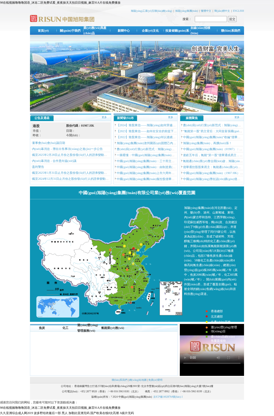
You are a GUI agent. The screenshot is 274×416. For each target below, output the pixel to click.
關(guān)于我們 (70, 30)
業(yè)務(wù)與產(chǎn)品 (94, 30)
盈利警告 (38, 166)
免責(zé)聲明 (155, 379)
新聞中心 (124, 30)
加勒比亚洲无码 (78, 413)
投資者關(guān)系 (177, 30)
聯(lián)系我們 (230, 30)
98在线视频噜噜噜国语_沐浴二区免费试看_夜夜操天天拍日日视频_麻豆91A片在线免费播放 (60, 2)
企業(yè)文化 (150, 30)
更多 (104, 117)
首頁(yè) (43, 30)
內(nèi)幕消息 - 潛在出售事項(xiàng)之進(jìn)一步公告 (67, 149)
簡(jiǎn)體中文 (222, 11)
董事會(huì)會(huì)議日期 (48, 143)
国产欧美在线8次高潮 (104, 413)
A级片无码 (127, 413)
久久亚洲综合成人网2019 (16, 413)
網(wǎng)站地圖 (138, 379)
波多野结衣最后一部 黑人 (51, 413)
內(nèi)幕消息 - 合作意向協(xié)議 (54, 161)
